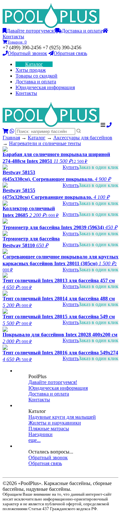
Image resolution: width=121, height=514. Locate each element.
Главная (11, 137)
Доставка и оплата (82, 30)
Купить (71, 167)
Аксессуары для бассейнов (82, 137)
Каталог (34, 64)
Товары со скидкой (36, 76)
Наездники (40, 434)
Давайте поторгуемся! (30, 30)
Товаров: (17, 42)
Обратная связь (70, 53)
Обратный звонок (27, 53)
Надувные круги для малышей (62, 417)
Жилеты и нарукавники (54, 422)
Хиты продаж (30, 70)
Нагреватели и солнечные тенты (45, 143)
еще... (34, 440)
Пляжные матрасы (48, 428)
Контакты (26, 93)
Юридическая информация (45, 87)
